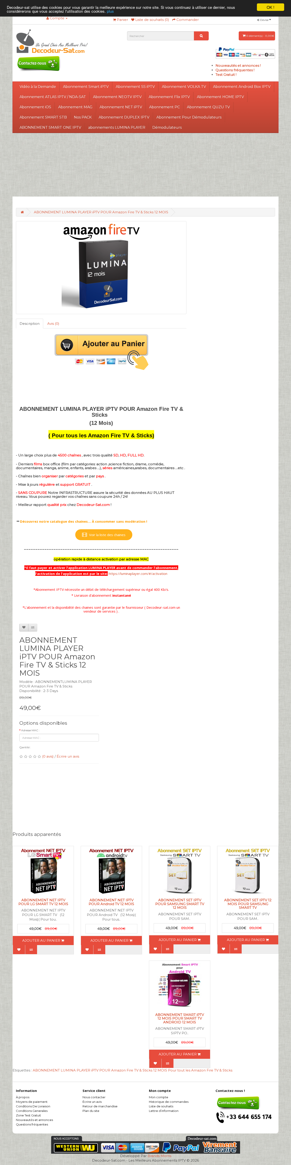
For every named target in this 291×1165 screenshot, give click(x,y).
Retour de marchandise (100, 1106)
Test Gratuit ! (226, 74)
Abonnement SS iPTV (135, 86)
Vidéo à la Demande (38, 86)
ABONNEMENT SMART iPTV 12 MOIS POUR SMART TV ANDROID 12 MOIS (179, 1018)
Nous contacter (94, 1097)
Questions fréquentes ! (235, 70)
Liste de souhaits (161, 1106)
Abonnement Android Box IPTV (242, 86)
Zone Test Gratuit (28, 1115)
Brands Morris (159, 1156)
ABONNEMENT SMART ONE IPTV (50, 127)
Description (30, 323)
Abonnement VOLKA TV (184, 86)
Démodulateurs (167, 127)
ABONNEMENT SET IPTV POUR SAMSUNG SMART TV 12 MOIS (179, 904)
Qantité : (25, 747)
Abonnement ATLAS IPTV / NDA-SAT (53, 97)
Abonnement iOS (35, 107)
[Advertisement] (145, 165)
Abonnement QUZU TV (208, 107)
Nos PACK (83, 117)
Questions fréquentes (32, 1124)
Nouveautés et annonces (34, 1120)
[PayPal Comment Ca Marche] (245, 52)
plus (110, 11)
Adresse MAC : (30, 730)
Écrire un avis (68, 756)
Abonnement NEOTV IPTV (117, 97)
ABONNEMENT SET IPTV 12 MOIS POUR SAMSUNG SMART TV (247, 904)
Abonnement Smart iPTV (86, 86)
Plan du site (91, 1111)
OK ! (270, 7)
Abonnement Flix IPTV (169, 97)
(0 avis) (48, 756)
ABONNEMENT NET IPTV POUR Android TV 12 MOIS (111, 902)
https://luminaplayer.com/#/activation (138, 573)
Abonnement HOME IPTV (220, 97)
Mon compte (158, 1097)
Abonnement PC (164, 107)
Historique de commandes (168, 1101)
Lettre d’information (163, 1111)
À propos (22, 1097)
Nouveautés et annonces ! (238, 65)
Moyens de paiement (32, 1101)
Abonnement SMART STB (43, 117)
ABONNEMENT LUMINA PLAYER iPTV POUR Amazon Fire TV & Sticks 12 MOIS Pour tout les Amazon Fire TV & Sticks (132, 1070)
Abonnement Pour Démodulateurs (188, 117)
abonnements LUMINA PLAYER (116, 127)
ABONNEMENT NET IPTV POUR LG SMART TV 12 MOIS (43, 902)
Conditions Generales (32, 1111)
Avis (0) (53, 323)
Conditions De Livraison (33, 1106)
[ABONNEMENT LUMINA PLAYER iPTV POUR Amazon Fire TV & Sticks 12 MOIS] (101, 267)
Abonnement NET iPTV (121, 107)
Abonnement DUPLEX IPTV (124, 117)
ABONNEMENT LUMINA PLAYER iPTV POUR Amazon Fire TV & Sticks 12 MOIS (101, 212)
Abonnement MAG (75, 107)
